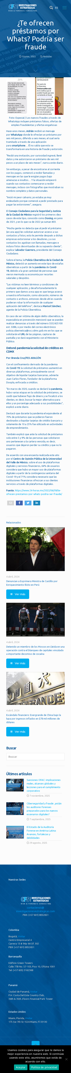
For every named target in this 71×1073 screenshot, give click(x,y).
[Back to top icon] (36, 1045)
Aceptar (21, 1067)
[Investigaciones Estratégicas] (22, 11)
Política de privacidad (44, 1067)
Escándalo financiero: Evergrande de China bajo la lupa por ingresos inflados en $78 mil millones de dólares (33, 718)
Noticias (47, 56)
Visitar (21, 936)
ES (56, 7)
